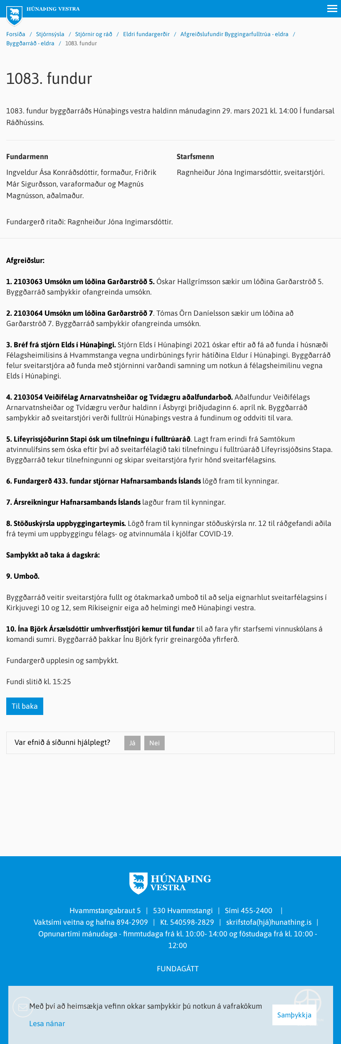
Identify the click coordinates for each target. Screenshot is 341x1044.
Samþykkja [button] (294, 1015)
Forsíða (15, 34)
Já (132, 743)
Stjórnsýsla (50, 34)
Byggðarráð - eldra (30, 43)
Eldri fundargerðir (146, 34)
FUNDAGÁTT (178, 968)
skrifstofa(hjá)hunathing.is (268, 922)
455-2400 (258, 910)
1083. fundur (81, 43)
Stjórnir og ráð (93, 34)
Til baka (25, 706)
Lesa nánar (47, 1023)
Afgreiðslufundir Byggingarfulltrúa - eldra (234, 34)
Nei (154, 743)
